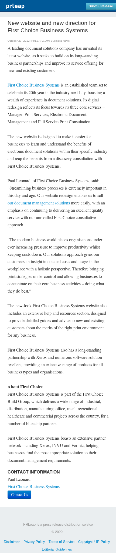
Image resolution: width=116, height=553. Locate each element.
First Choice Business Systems (34, 85)
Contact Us (19, 494)
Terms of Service (61, 541)
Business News (60, 40)
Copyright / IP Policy (94, 541)
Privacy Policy (34, 541)
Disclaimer (12, 541)
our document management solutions (39, 203)
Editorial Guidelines (57, 549)
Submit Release (101, 6)
